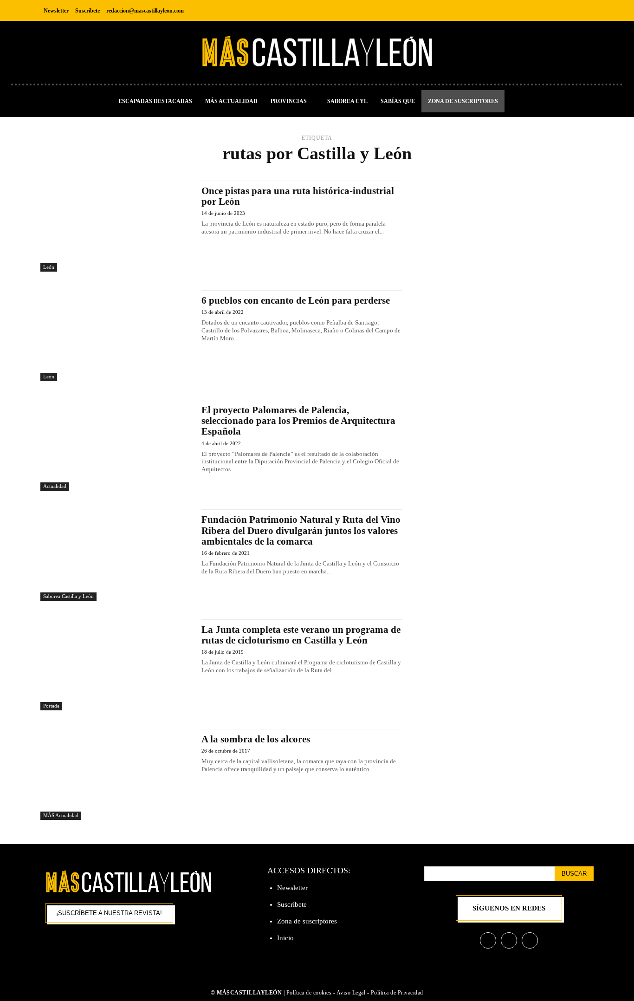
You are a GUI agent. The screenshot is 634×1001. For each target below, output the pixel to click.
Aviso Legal (351, 992)
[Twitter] (585, 10)
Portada (51, 705)
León (48, 267)
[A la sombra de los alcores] (116, 774)
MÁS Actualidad (60, 815)
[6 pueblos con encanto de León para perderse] (116, 335)
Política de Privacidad (397, 992)
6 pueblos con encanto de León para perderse (295, 300)
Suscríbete (292, 904)
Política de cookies (309, 992)
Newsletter (292, 887)
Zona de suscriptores (307, 921)
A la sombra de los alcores (255, 739)
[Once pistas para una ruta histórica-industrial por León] (116, 226)
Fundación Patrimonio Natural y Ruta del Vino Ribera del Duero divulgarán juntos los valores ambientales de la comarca (301, 530)
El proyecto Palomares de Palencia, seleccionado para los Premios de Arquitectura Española (298, 420)
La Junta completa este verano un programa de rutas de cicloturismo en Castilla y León (301, 635)
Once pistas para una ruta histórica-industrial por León (297, 196)
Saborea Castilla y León (68, 596)
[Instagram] (564, 10)
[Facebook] (544, 10)
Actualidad (54, 486)
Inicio (285, 938)
